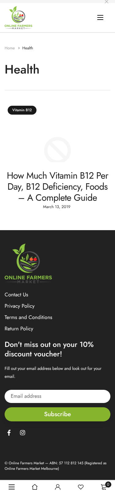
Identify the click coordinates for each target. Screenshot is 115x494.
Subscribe (57, 414)
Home (10, 48)
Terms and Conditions (28, 317)
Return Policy (19, 329)
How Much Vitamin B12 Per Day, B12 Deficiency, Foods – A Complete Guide (57, 186)
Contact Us (16, 294)
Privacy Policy (20, 306)
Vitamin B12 (22, 110)
